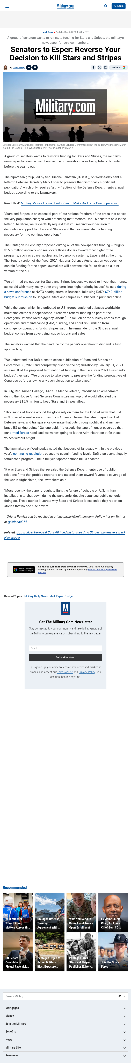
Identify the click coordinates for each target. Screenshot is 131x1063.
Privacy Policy (87, 672)
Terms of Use (65, 672)
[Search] (105, 6)
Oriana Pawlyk (19, 67)
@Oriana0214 (17, 522)
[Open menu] (7, 6)
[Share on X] (99, 67)
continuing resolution (28, 454)
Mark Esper (48, 32)
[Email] (105, 67)
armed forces (19, 433)
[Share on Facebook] (93, 67)
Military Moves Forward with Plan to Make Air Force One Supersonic (70, 203)
